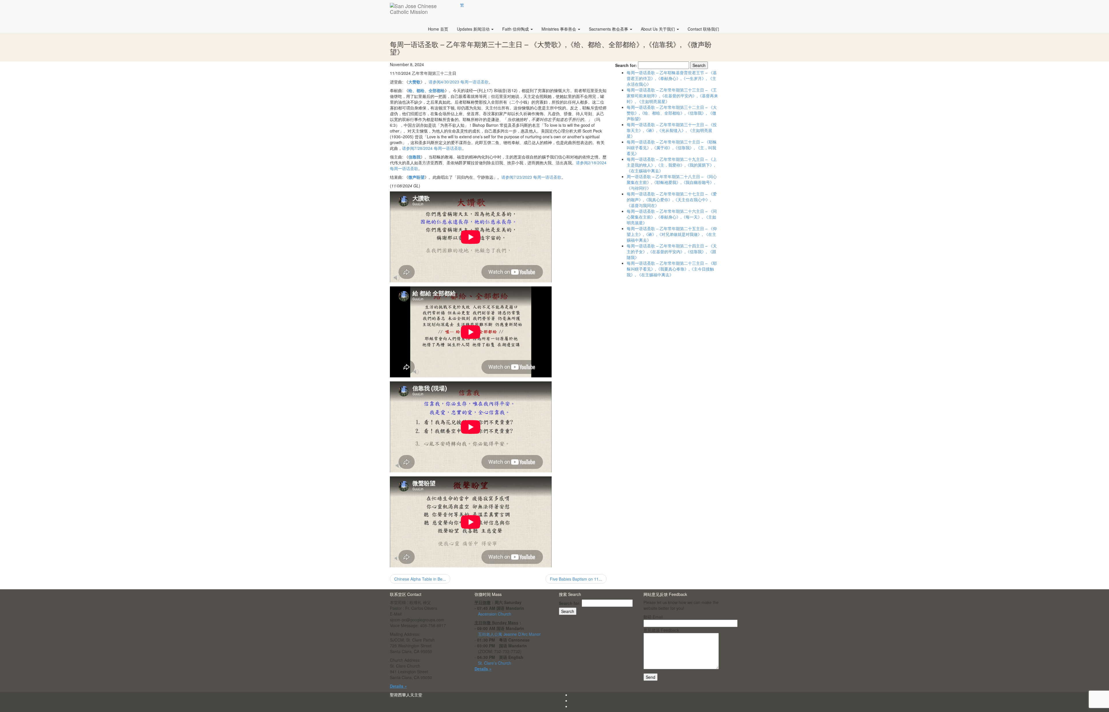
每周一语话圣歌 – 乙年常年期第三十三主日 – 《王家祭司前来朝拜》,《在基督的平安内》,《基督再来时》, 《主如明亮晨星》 (672, 95)
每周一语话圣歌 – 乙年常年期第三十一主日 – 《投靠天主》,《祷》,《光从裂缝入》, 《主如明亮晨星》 (672, 130)
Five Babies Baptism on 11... (576, 579)
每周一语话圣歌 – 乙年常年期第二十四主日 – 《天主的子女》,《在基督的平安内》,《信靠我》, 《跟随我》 (672, 251)
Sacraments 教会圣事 (609, 29)
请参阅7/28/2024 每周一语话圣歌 (432, 148)
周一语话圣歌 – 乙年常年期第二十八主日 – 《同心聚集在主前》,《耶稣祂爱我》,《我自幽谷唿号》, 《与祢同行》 (672, 182)
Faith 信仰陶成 (516, 29)
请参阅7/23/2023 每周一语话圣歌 (531, 177)
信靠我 (414, 157)
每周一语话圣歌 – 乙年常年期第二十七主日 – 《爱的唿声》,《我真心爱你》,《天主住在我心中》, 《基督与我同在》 (672, 199)
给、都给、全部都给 (426, 90)
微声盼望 (416, 177)
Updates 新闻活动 (474, 29)
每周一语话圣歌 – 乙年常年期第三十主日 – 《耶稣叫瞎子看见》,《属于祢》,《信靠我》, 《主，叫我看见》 (672, 147)
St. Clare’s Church (494, 663)
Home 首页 (438, 29)
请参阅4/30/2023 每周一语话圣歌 (459, 82)
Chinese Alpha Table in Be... (420, 579)
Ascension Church (494, 614)
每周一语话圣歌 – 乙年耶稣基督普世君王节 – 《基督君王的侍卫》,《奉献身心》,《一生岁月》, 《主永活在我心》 (672, 78)
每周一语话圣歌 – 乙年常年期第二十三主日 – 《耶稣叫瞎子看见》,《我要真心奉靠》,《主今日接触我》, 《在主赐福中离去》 (672, 268)
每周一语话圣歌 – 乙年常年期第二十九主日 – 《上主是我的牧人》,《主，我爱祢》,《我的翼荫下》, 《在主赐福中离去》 (672, 165)
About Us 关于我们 (658, 29)
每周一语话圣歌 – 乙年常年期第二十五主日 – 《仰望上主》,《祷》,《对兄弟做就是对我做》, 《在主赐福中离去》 (672, 234)
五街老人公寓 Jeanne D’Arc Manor (509, 634)
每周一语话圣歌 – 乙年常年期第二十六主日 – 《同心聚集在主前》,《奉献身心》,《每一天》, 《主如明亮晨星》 (672, 216)
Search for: (626, 65)
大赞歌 (414, 82)
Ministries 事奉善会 (559, 29)
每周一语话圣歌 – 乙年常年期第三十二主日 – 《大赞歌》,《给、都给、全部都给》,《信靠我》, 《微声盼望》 (672, 113)
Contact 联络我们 (703, 29)
